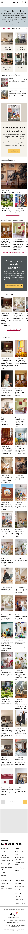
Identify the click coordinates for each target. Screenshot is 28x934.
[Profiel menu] (22, 2)
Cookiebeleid (10, 917)
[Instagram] (9, 844)
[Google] (2, 844)
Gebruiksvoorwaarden (19, 920)
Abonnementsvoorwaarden (14, 922)
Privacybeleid (18, 917)
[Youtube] (13, 844)
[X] (20, 844)
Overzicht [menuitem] (6, 28)
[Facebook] (6, 844)
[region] (14, 236)
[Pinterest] (17, 844)
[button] (8, 920)
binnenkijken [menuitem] (16, 28)
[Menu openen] (2, 2)
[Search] (26, 2)
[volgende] (25, 802)
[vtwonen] (14, 2)
